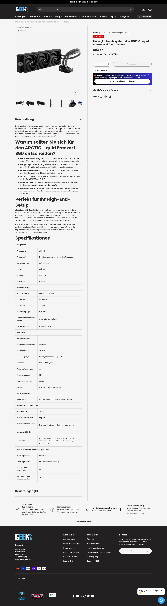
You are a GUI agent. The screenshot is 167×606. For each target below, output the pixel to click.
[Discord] (92, 596)
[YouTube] (77, 596)
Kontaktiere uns (70, 556)
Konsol (103, 16)
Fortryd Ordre (69, 561)
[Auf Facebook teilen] (105, 96)
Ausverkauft (132, 64)
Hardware (35, 16)
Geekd (22, 578)
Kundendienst (69, 539)
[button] (149, 9)
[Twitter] (88, 596)
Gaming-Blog (92, 556)
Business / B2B (93, 561)
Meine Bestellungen (71, 543)
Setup (57, 16)
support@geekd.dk (23, 559)
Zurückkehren (69, 548)
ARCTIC (95, 33)
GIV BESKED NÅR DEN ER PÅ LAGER (122, 81)
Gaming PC (20, 16)
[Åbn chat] (161, 600)
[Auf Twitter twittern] (101, 96)
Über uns (91, 539)
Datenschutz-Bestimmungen (99, 552)
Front (17, 22)
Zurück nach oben (83, 522)
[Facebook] (74, 596)
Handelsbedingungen (96, 548)
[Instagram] (81, 596)
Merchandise (71, 16)
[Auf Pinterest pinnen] (110, 96)
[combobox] (85, 9)
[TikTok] (84, 596)
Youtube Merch (89, 16)
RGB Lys (122, 16)
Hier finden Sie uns (71, 552)
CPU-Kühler (125, 33)
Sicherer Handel (93, 543)
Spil (112, 16)
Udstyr (47, 16)
